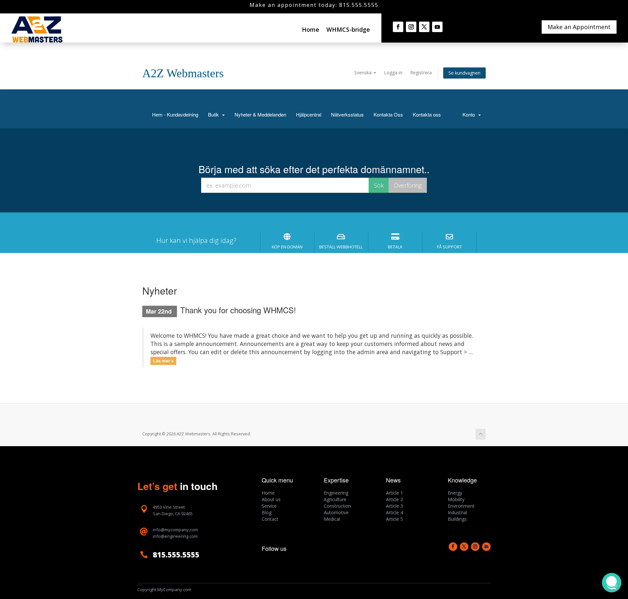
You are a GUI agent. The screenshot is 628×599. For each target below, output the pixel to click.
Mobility (456, 499)
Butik (214, 114)
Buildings (457, 519)
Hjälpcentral (308, 114)
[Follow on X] (424, 27)
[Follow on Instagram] (411, 27)
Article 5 (394, 519)
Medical (332, 519)
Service (269, 506)
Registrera (421, 72)
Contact (270, 519)
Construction (337, 506)
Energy (455, 493)
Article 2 (394, 499)
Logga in (393, 72)
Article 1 (394, 493)
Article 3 (394, 506)
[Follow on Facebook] (398, 27)
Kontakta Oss (388, 114)
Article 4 (394, 512)
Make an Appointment (579, 27)
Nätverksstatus (347, 114)
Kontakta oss (427, 114)
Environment (461, 506)
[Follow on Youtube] (437, 27)
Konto (470, 114)
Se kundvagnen (464, 73)
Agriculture (335, 499)
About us (271, 499)
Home (310, 29)
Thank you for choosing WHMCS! (238, 310)
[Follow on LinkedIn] (486, 546)
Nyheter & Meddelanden (260, 114)
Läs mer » (163, 361)
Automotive (336, 512)
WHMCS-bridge (348, 29)
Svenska (363, 72)
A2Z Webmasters (183, 73)
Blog (266, 512)
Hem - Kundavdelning (175, 114)
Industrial (457, 512)
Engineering (336, 493)
